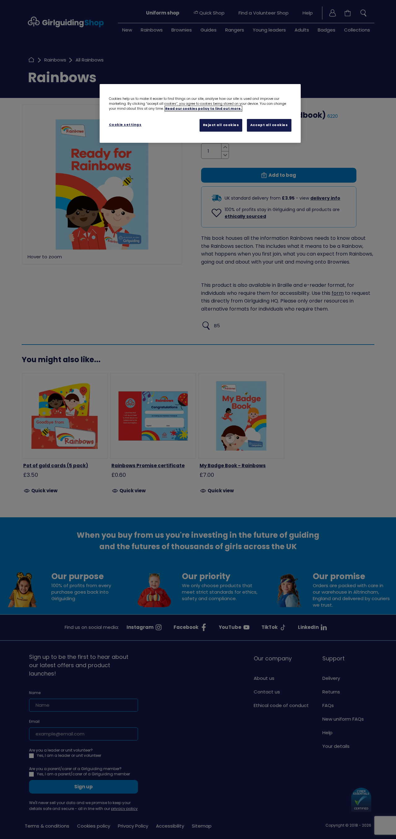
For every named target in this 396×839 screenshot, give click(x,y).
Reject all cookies (221, 125)
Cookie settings (125, 124)
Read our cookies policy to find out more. (203, 108)
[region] (200, 113)
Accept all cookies (269, 125)
